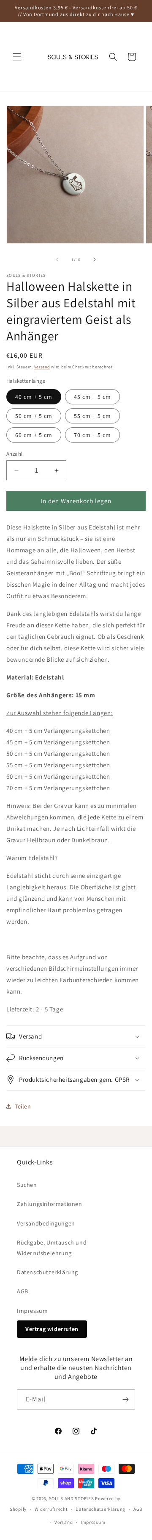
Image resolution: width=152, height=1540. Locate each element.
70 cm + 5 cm (92, 435)
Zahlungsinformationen (49, 1204)
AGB (22, 1291)
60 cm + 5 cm (33, 435)
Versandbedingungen (46, 1223)
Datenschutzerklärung (47, 1272)
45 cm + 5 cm (92, 397)
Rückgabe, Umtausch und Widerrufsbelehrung (52, 1248)
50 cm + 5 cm (33, 416)
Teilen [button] (23, 1106)
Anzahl (14, 453)
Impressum (32, 1310)
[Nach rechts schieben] (94, 259)
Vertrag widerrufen (52, 1329)
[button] (17, 56)
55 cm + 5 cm (92, 416)
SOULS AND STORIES (71, 1498)
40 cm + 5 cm (33, 397)
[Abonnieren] (125, 1399)
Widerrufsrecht (51, 1509)
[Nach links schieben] (57, 259)
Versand (42, 367)
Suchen (27, 1185)
